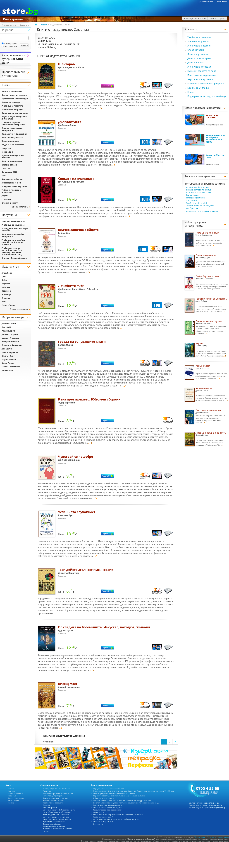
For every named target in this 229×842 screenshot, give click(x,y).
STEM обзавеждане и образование (57, 812)
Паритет (6, 283)
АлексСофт (7, 273)
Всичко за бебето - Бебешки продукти (59, 810)
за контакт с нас (211, 803)
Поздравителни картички (15, 186)
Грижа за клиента (206, 2)
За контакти (222, 2)
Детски (50, 807)
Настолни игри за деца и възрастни (58, 793)
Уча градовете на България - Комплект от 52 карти (215, 138)
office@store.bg (217, 807)
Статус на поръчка (16, 798)
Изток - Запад (8, 305)
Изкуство (6, 148)
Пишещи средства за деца (201, 70)
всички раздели (10, 43)
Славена (6, 298)
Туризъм (6, 168)
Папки (190, 91)
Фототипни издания (12, 161)
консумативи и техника (55, 798)
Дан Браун (7, 348)
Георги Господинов (11, 366)
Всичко (56, 817)
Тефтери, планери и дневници (11, 191)
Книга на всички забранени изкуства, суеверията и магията (118, 814)
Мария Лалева (9, 359)
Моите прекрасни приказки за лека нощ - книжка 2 (114, 793)
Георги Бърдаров (10, 352)
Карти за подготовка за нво (198, 192)
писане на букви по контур (198, 189)
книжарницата (206, 176)
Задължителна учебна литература (13, 235)
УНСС (4, 301)
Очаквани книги (10, 203)
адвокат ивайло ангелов (197, 187)
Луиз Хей (6, 327)
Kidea (4, 280)
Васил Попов (8, 363)
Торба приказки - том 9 (103, 817)
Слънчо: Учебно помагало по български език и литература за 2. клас (122, 800)
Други (5, 195)
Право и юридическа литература (12, 129)
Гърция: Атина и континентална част (108, 789)
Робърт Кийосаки (10, 341)
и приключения (53, 821)
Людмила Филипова (12, 345)
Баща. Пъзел (98, 812)
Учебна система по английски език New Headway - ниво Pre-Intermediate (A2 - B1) (12, 251)
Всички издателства (19, 309)
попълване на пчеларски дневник (202, 211)
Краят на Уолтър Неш (215, 156)
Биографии (7, 152)
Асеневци (6, 294)
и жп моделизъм (56, 814)
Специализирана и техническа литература (13, 123)
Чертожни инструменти (200, 79)
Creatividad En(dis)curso (103, 821)
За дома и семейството (13, 144)
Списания (6, 199)
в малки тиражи (57, 819)
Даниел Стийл (9, 323)
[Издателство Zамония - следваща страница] (175, 742)
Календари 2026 (9, 172)
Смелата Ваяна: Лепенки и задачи (107, 807)
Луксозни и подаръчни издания (13, 156)
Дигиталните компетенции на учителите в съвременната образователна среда (126, 803)
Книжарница (13, 19)
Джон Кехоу (7, 370)
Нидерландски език (195, 197)
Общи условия (199, 837)
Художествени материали (53, 800)
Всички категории (20, 206)
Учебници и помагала (199, 37)
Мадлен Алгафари (10, 338)
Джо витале (191, 200)
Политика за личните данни (218, 837)
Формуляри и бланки (12, 179)
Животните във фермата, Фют (200, 205)
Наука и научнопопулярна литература (14, 117)
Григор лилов (192, 195)
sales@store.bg (215, 805)
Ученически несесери (199, 45)
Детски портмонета (197, 54)
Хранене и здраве (10, 141)
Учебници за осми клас (13, 225)
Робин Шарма (8, 330)
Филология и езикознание (15, 113)
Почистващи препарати (53, 796)
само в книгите (10, 46)
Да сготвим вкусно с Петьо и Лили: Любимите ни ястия (116, 819)
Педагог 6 (6, 291)
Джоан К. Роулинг (10, 334)
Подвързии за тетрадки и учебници (206, 96)
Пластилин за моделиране (201, 75)
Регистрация (13, 800)
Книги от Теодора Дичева (14, 258)
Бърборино (98, 824)
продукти (53, 803)
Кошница (12, 796)
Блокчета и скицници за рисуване (205, 83)
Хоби (4, 175)
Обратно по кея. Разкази (103, 798)
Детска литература (11, 102)
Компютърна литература (14, 95)
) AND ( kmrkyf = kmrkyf (196, 203)
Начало (11, 789)
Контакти (12, 791)
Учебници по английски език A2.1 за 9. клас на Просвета (14, 242)
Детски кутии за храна (199, 58)
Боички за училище (198, 87)
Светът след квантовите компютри (107, 810)
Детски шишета (196, 62)
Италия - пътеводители (13, 221)
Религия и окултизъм (12, 137)
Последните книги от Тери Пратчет (15, 229)
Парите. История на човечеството (107, 805)
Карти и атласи (9, 165)
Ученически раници (198, 41)
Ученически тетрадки (199, 66)
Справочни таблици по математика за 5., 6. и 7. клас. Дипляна (119, 796)
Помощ (11, 803)
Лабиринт (7, 287)
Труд (4, 276)
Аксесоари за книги (11, 182)
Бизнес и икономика (12, 91)
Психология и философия (14, 134)
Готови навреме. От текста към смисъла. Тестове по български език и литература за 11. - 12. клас (133, 791)
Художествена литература (15, 98)
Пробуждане (192, 208)
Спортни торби (195, 49)
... (99, 108)
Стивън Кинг (8, 356)
